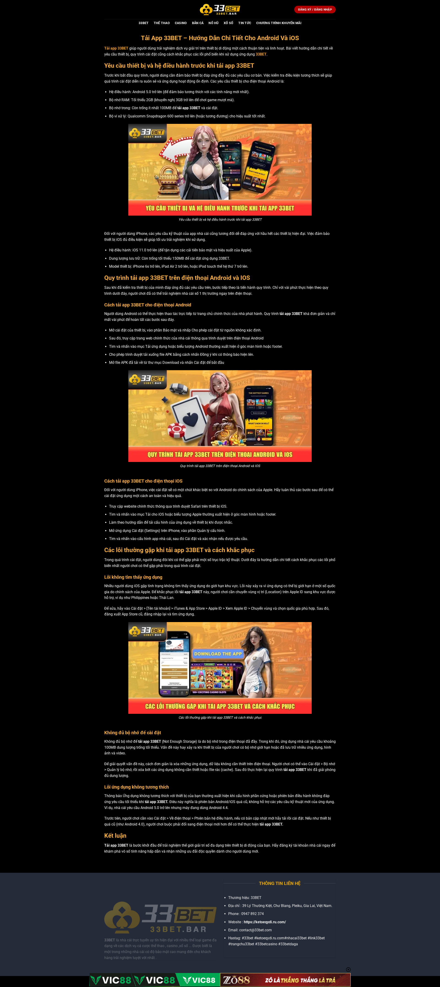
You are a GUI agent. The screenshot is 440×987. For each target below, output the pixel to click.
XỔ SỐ (228, 23)
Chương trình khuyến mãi (278, 23)
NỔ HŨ (213, 23)
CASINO (181, 23)
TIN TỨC (244, 23)
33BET (143, 23)
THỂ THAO (162, 23)
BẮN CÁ (198, 23)
